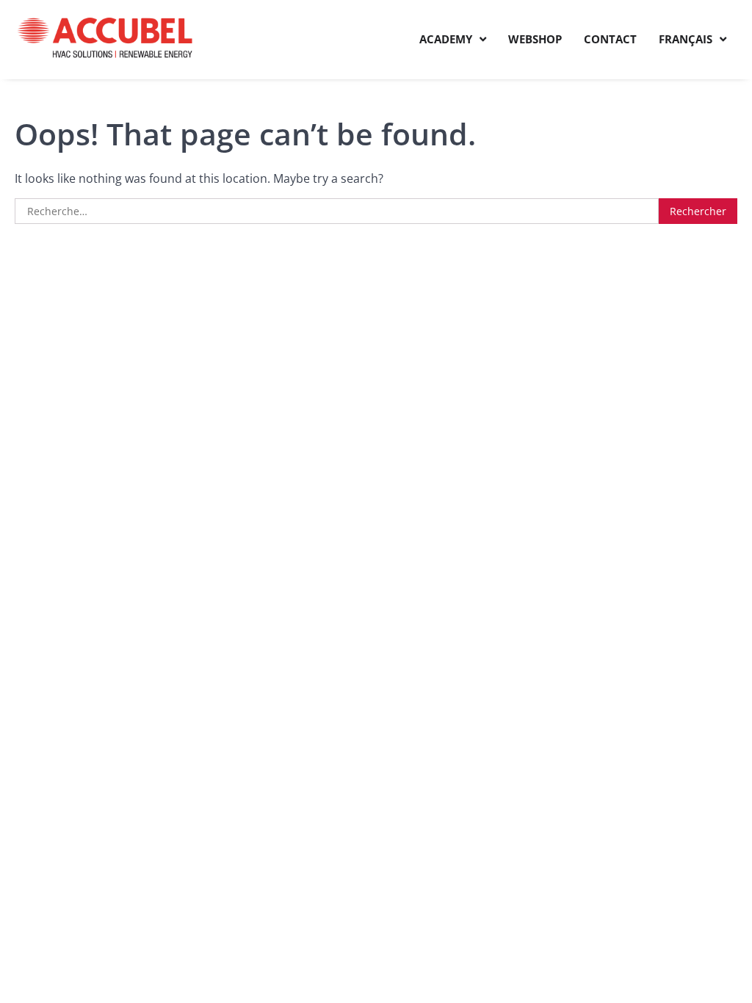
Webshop (535, 39)
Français (685, 39)
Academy (445, 39)
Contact (610, 39)
